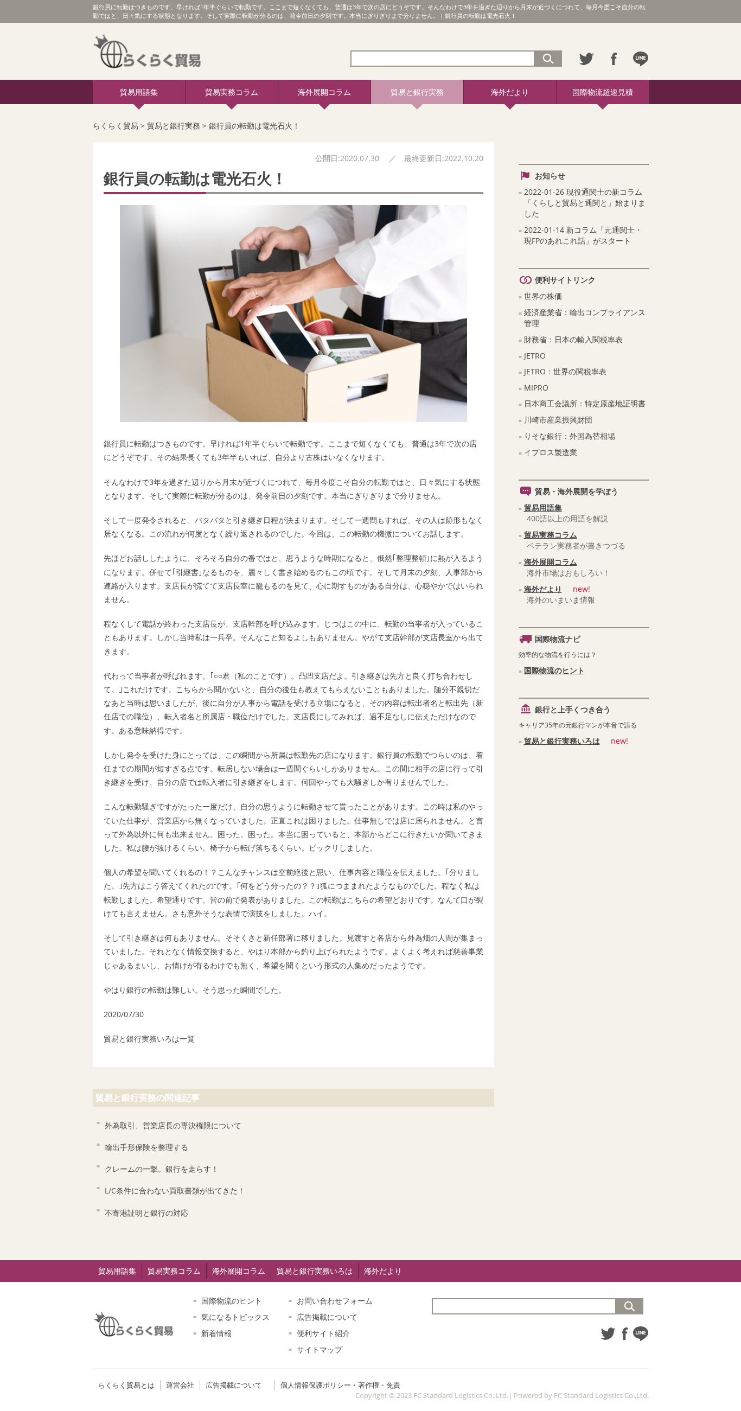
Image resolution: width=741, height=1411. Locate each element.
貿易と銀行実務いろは (142, 1038)
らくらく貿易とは (126, 1385)
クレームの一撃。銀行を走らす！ (162, 1169)
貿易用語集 (139, 92)
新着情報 (216, 1333)
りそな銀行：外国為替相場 (569, 436)
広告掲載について (327, 1317)
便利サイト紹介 (323, 1333)
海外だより (510, 92)
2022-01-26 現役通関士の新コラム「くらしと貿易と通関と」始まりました (585, 203)
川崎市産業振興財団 (558, 419)
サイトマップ (319, 1349)
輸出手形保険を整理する (146, 1147)
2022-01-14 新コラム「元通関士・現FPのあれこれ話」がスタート (583, 235)
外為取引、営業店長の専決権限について (173, 1125)
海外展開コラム (324, 92)
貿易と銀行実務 (417, 92)
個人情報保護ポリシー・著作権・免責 (340, 1385)
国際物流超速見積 (602, 92)
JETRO (535, 355)
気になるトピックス (235, 1317)
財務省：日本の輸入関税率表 (573, 339)
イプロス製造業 (550, 452)
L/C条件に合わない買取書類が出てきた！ (175, 1190)
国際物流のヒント (554, 670)
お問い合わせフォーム (335, 1300)
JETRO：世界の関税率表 (565, 371)
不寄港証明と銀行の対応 (146, 1213)
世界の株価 (543, 296)
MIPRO (536, 387)
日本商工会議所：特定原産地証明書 (585, 403)
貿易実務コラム (231, 92)
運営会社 (180, 1385)
